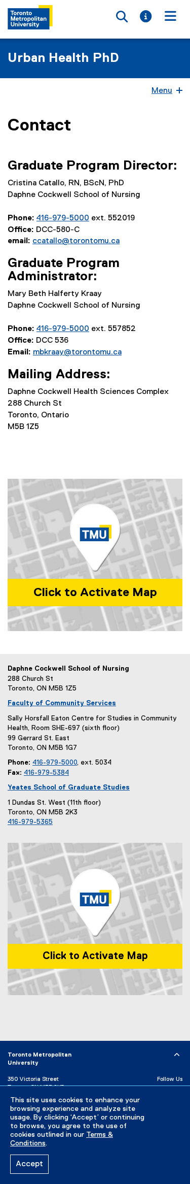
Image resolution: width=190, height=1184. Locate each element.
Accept (29, 1164)
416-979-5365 (30, 822)
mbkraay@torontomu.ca (77, 352)
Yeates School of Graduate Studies (69, 787)
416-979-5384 (46, 772)
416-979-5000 (62, 218)
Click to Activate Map (95, 592)
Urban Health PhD (63, 58)
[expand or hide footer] (176, 1055)
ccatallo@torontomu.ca (76, 241)
